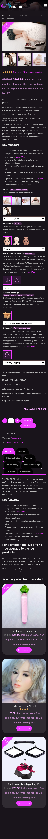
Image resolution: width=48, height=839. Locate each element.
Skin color (12, 223)
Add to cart (26, 420)
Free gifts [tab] (22, 451)
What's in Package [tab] (31, 465)
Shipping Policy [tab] (13, 458)
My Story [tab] (8, 451)
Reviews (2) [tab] (25, 471)
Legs (21, 442)
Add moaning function (18, 254)
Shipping (16, 328)
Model (15, 190)
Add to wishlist (28, 425)
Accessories (14, 16)
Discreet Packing (18, 294)
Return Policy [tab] (12, 465)
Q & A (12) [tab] (10, 471)
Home (4, 16)
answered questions (33, 72)
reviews (17, 72)
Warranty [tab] (29, 458)
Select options (24, 650)
